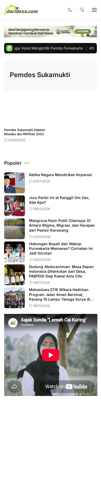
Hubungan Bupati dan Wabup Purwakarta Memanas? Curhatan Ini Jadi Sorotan (61, 248)
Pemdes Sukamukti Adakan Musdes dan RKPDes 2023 (24, 132)
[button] (70, 9)
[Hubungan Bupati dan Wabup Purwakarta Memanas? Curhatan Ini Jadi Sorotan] (14, 258)
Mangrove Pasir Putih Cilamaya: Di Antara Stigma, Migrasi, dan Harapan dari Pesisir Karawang (62, 225)
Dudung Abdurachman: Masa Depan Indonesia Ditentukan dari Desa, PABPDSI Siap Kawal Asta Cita (61, 271)
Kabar (12, 121)
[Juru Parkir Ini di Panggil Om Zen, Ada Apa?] (14, 212)
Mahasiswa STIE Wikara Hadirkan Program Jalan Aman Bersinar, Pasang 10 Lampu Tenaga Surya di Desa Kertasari (59, 296)
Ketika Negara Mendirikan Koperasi (60, 174)
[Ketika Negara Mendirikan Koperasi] (14, 189)
